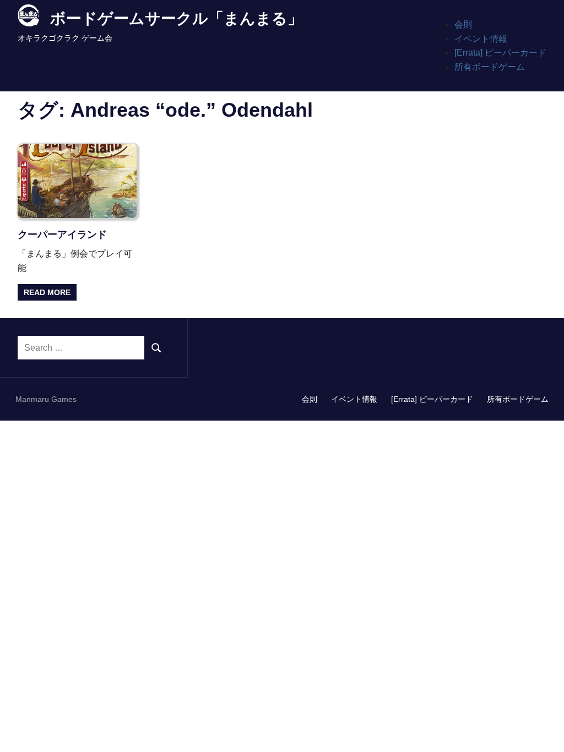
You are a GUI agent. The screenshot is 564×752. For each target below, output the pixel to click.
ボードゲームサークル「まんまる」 (176, 18)
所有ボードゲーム (489, 67)
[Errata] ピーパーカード (500, 52)
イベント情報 (480, 38)
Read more (47, 292)
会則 (463, 24)
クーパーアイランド (62, 234)
